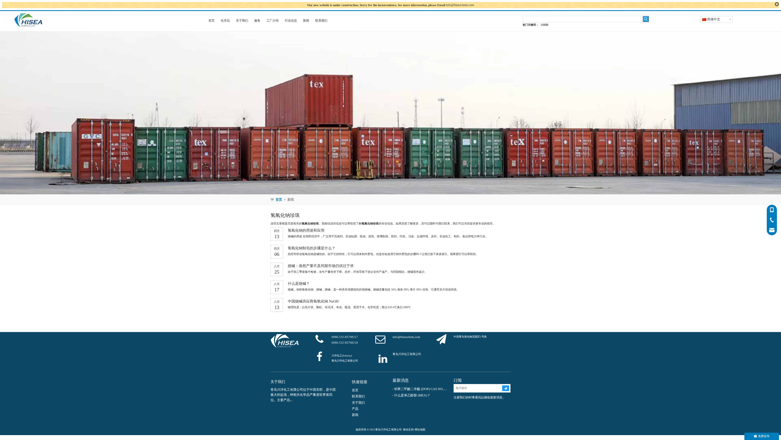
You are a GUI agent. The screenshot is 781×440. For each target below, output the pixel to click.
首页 (355, 390)
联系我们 (358, 396)
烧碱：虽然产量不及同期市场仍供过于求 (321, 266)
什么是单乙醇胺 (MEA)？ (412, 395)
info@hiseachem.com (460, 5)
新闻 (355, 415)
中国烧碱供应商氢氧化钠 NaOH (313, 301)
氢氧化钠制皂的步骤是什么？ (311, 248)
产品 (355, 408)
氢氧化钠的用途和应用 (306, 230)
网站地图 (420, 429)
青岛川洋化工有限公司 (407, 354)
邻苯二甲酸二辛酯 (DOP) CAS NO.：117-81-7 (421, 389)
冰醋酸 (545, 24)
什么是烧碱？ (299, 284)
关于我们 (358, 402)
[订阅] (505, 388)
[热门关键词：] (646, 19)
